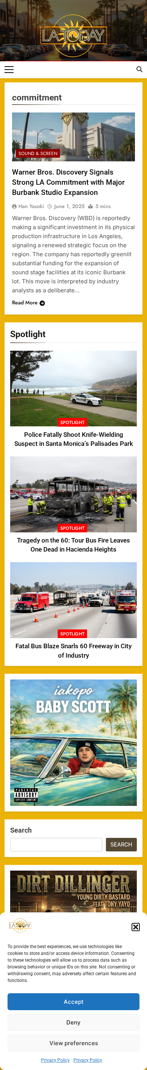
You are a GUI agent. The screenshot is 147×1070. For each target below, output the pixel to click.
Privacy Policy (55, 1060)
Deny (73, 1022)
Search (21, 830)
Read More (25, 302)
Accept (74, 1001)
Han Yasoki (31, 206)
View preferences (73, 1043)
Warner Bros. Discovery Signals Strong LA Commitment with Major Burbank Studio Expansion (68, 182)
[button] (135, 927)
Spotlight (72, 422)
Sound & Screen (37, 153)
